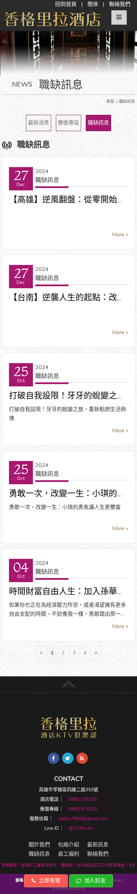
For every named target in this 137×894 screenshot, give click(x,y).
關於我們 (39, 844)
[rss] (82, 758)
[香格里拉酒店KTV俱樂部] (69, 727)
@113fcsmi (80, 828)
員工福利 (68, 854)
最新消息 (38, 122)
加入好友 (94, 880)
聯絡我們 (119, 4)
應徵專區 (68, 122)
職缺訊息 (98, 122)
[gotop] (68, 682)
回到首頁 (65, 4)
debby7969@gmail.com (82, 818)
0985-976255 (82, 799)
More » (120, 234)
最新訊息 (97, 844)
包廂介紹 (68, 844)
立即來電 (49, 880)
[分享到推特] (67, 758)
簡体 (92, 4)
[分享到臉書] (53, 758)
